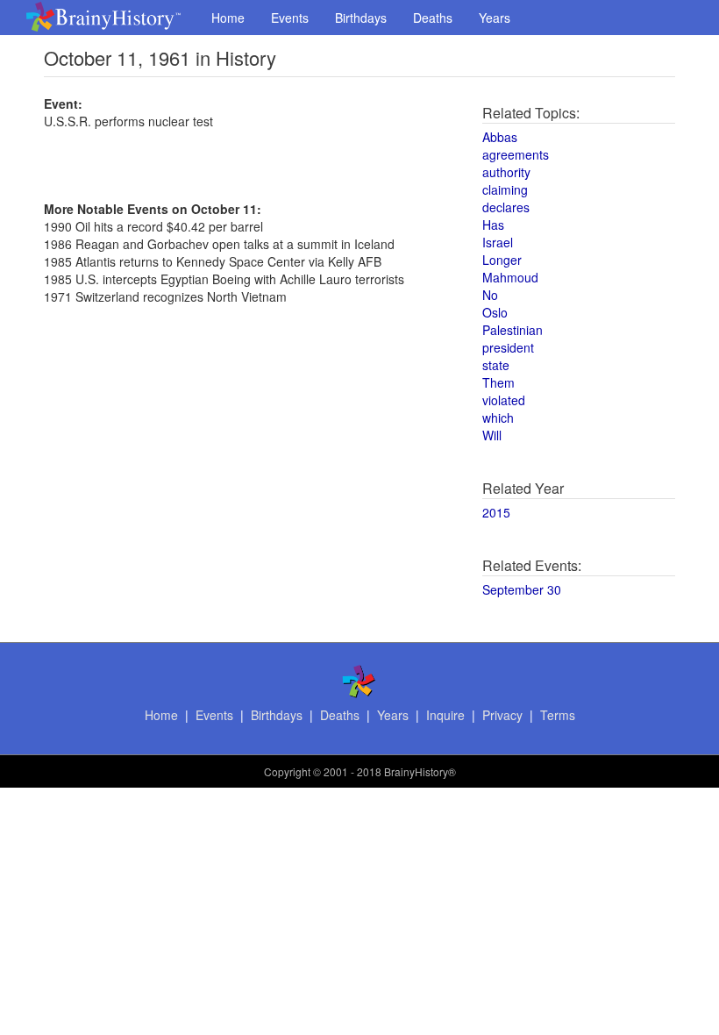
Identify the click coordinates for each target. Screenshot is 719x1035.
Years (494, 17)
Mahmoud (510, 277)
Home (228, 17)
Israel (497, 242)
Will (492, 435)
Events (290, 17)
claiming (505, 189)
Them (498, 382)
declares (506, 207)
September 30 (521, 589)
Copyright (287, 771)
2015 (496, 512)
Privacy (502, 715)
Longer (502, 259)
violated (503, 400)
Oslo (495, 312)
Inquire (445, 715)
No (490, 294)
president (508, 347)
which (498, 417)
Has (493, 224)
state (495, 365)
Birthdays (361, 17)
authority (506, 172)
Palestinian (512, 330)
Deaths (432, 17)
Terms (557, 715)
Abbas (499, 137)
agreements (515, 154)
